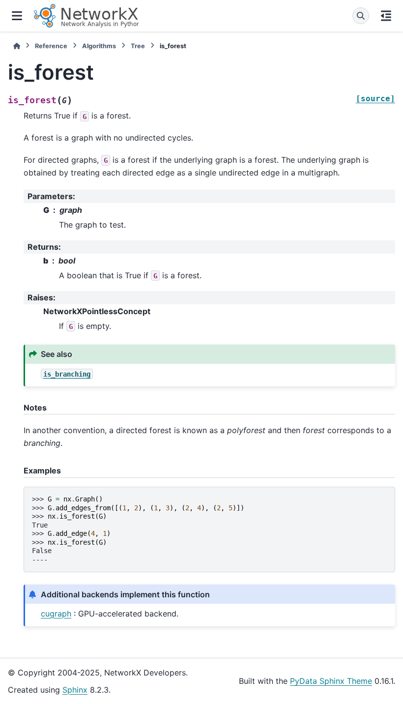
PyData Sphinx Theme (331, 681)
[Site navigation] (17, 15)
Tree (138, 46)
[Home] (16, 46)
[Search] (360, 15)
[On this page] (386, 15)
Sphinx (74, 690)
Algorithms (99, 46)
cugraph (56, 613)
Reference (51, 46)
